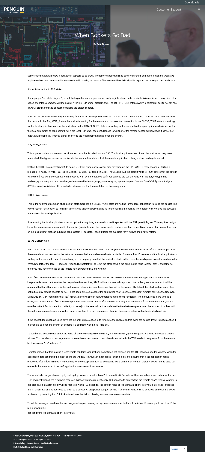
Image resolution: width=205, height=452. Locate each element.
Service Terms (33, 443)
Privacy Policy (19, 443)
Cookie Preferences (49, 443)
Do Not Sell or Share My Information (28, 447)
